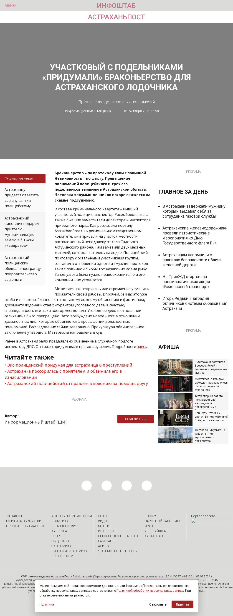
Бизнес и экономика (69, 551)
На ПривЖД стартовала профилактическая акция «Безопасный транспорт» (186, 281)
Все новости (62, 556)
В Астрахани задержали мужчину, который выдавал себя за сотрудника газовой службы (194, 211)
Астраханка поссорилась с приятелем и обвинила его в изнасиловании (63, 374)
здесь (142, 346)
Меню (10, 5)
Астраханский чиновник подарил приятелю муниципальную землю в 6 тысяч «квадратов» (22, 232)
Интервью (107, 531)
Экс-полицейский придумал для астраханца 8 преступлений (69, 365)
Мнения (104, 526)
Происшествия (64, 526)
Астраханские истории (71, 516)
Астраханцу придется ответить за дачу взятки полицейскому (22, 197)
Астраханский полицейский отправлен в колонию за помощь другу (77, 383)
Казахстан (153, 536)
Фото (102, 516)
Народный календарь (162, 521)
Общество (60, 541)
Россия (150, 516)
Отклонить (158, 604)
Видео (103, 521)
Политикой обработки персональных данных (150, 590)
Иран (148, 526)
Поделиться (136, 419)
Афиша (103, 546)
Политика (59, 521)
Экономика (61, 546)
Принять (182, 604)
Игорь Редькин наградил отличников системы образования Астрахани (194, 303)
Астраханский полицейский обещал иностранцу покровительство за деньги (23, 268)
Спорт (56, 536)
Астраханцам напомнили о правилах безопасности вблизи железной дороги (192, 259)
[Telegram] (156, 419)
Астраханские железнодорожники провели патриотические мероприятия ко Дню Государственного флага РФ (195, 235)
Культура (59, 531)
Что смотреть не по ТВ (117, 551)
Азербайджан (156, 531)
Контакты (13, 516)
